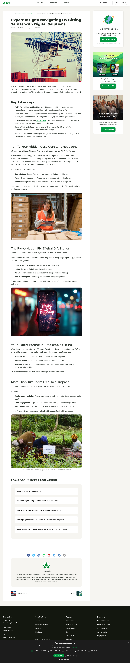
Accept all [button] (58, 655)
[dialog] (65, 651)
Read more (75, 647)
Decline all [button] (71, 655)
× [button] (128, 642)
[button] (65, 660)
